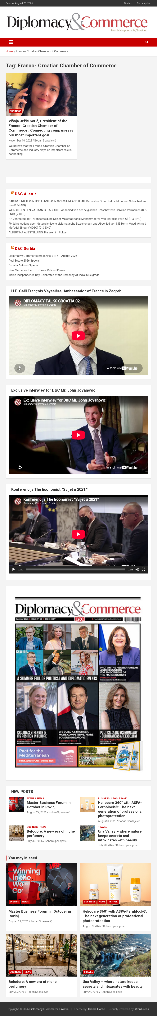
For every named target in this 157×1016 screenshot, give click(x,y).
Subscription (144, 3)
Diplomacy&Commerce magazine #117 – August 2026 (43, 256)
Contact (128, 3)
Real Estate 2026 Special (24, 260)
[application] (78, 534)
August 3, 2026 (107, 821)
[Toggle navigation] (11, 42)
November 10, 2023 (20, 140)
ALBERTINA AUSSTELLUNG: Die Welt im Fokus (38, 232)
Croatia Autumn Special (23, 265)
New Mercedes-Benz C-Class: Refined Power (37, 270)
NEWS (40, 798)
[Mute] (137, 569)
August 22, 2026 (37, 812)
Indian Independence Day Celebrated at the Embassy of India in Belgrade (54, 275)
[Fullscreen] (143, 569)
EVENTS (31, 798)
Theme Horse (96, 1009)
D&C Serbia (25, 248)
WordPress (142, 1009)
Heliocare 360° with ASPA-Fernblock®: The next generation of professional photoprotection (120, 809)
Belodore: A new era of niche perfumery (51, 833)
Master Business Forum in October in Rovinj (49, 804)
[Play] (14, 569)
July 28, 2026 (106, 845)
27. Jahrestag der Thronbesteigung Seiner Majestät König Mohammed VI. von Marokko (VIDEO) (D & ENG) (75, 219)
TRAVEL (123, 798)
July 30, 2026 (35, 841)
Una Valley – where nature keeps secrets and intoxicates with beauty (120, 835)
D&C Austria (26, 194)
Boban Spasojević (45, 140)
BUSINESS (15, 111)
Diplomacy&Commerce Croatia (49, 1009)
